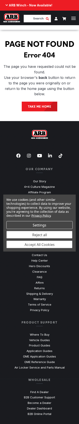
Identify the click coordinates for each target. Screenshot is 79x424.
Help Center (39, 260)
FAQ (39, 277)
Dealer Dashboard (39, 408)
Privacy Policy (39, 310)
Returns (39, 288)
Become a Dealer (39, 403)
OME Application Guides (39, 356)
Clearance (39, 271)
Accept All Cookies (40, 244)
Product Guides (39, 345)
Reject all (39, 234)
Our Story (39, 181)
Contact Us (39, 255)
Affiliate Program (39, 192)
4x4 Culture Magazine (39, 186)
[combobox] (35, 18)
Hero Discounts (39, 266)
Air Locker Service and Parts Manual (39, 367)
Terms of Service (39, 304)
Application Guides (39, 351)
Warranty (39, 299)
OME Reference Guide (39, 362)
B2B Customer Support (39, 397)
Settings (39, 225)
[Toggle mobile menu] (73, 18)
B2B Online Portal (39, 414)
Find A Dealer (39, 392)
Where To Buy (39, 334)
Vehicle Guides (39, 340)
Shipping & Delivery (39, 293)
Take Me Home (39, 106)
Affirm (40, 282)
